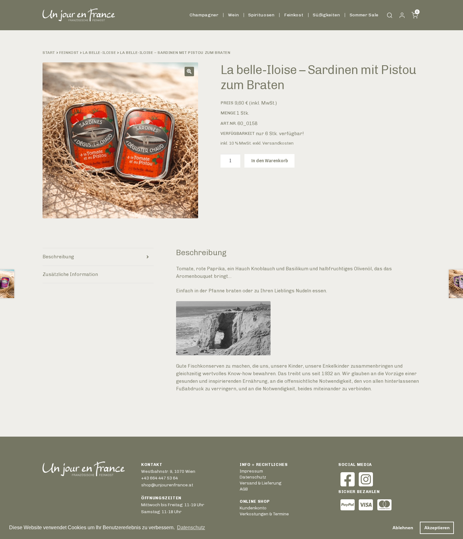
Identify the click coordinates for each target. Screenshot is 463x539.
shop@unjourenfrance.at (167, 484)
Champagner (204, 14)
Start (49, 52)
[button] (189, 71)
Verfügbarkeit (237, 133)
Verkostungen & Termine (264, 513)
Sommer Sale (364, 14)
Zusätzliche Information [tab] (70, 274)
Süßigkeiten (326, 14)
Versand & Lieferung (260, 482)
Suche (389, 15)
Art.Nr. (228, 123)
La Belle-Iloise (99, 52)
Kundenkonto (402, 15)
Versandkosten (278, 143)
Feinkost (293, 14)
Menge (228, 112)
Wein (233, 14)
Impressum (251, 470)
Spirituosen (261, 14)
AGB (244, 488)
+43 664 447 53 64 (159, 477)
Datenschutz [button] (191, 527)
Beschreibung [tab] (58, 257)
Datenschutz (253, 476)
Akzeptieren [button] (437, 527)
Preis (226, 102)
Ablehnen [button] (402, 527)
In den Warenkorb (269, 160)
